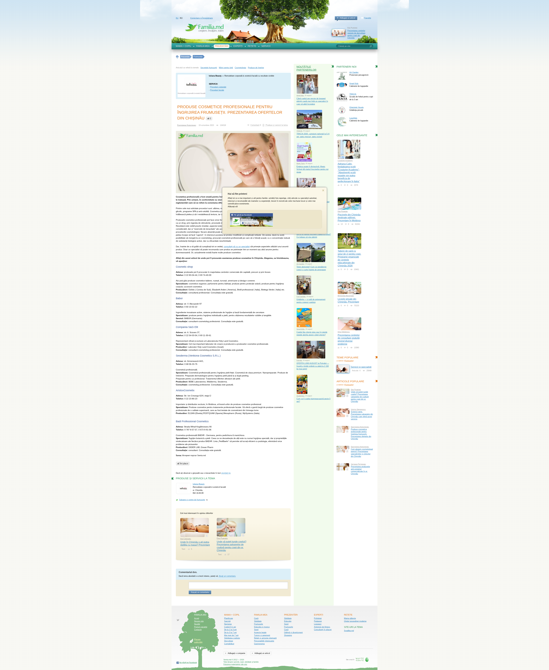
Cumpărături (229, 644)
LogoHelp (353, 118)
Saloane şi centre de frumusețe (192, 500)
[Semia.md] (251, 226)
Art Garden (300, 264)
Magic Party (301, 163)
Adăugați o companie (236, 653)
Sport (256, 630)
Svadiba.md (349, 631)
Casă (256, 618)
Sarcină (227, 621)
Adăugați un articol (347, 18)
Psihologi (318, 618)
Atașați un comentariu (200, 592)
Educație (287, 621)
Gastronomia (259, 644)
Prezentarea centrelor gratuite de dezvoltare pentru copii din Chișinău (356, 34)
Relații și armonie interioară (265, 638)
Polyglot (299, 360)
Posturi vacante (200, 627)
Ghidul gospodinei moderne (355, 621)
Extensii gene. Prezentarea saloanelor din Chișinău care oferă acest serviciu (362, 415)
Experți (238, 46)
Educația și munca (261, 627)
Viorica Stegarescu (358, 410)
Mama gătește (350, 618)
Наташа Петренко (358, 464)
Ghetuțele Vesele (356, 107)
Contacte (198, 630)
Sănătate (257, 621)
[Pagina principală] (177, 56)
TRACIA (299, 131)
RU (177, 18)
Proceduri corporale (218, 87)
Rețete (252, 46)
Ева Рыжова (222, 538)
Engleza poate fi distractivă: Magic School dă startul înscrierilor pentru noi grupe (312, 169)
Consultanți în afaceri (323, 630)
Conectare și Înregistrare (201, 18)
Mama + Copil (183, 46)
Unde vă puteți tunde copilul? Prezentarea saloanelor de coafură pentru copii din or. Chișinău (360, 397)
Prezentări (221, 46)
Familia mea (203, 46)
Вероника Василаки (346, 296)
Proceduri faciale (217, 90)
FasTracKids (301, 296)
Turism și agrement (262, 635)
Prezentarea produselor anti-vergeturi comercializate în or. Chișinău (360, 470)
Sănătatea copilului (232, 638)
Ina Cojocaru (185, 539)
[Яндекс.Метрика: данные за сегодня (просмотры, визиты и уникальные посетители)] (267, 660)
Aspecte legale (260, 632)
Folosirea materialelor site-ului (235, 664)
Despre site (199, 621)
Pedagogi (318, 621)
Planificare (228, 618)
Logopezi (317, 624)
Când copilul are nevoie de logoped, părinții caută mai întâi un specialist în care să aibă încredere (312, 101)
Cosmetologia (240, 68)
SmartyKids (301, 329)
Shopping (288, 635)
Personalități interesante (264, 641)
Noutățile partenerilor (306, 68)
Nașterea (228, 624)
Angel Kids (300, 95)
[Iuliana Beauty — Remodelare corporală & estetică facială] (191, 84)
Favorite (367, 18)
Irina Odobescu (344, 332)
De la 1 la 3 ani (230, 630)
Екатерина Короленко (186, 125)
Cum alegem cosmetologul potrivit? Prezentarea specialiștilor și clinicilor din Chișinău (362, 452)
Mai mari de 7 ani (231, 635)
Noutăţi (197, 624)
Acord (196, 618)
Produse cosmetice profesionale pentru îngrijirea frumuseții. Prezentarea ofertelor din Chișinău (361, 434)
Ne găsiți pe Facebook (188, 663)
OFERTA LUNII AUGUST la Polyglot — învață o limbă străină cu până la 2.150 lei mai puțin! (313, 366)
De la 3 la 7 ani (230, 632)
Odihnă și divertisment (293, 632)
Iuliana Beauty (199, 484)
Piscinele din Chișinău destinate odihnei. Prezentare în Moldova (349, 217)
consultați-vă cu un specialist (237, 246)
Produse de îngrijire (256, 68)
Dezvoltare (228, 641)
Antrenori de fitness (322, 627)
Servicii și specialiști (361, 367)
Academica (300, 396)
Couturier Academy (345, 161)
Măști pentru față (226, 68)
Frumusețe (349, 361)
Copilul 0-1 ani (230, 627)
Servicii (265, 46)
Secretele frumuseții (208, 68)
